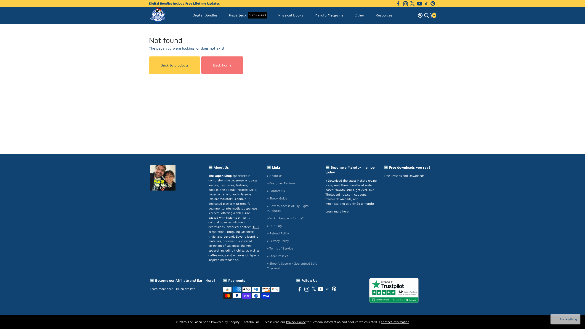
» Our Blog (274, 226)
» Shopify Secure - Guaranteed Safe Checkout (292, 266)
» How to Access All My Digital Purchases (288, 208)
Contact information (395, 322)
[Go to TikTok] (426, 3)
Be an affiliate (185, 289)
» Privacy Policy (278, 241)
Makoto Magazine (328, 15)
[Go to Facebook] (398, 3)
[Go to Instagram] (405, 3)
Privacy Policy (296, 322)
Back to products (175, 65)
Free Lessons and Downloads (404, 176)
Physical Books (290, 15)
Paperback (247, 15)
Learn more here (336, 211)
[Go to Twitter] (412, 3)
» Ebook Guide (277, 198)
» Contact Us (276, 191)
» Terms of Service (280, 248)
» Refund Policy (278, 233)
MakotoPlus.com (231, 199)
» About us (274, 176)
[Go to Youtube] (419, 3)
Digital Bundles (205, 15)
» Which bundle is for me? (285, 218)
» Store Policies (277, 256)
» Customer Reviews (281, 183)
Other (359, 15)
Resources (384, 15)
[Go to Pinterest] (433, 3)
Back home (222, 65)
